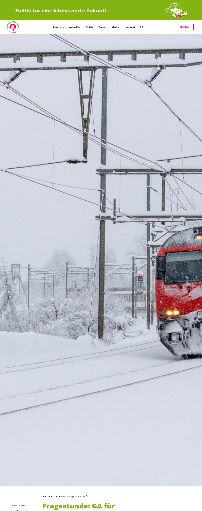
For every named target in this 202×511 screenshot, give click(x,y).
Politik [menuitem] (89, 27)
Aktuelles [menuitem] (74, 27)
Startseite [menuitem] (58, 27)
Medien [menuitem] (116, 27)
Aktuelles (60, 496)
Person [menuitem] (102, 27)
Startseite (47, 496)
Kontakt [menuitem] (130, 27)
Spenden (185, 27)
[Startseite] (176, 10)
